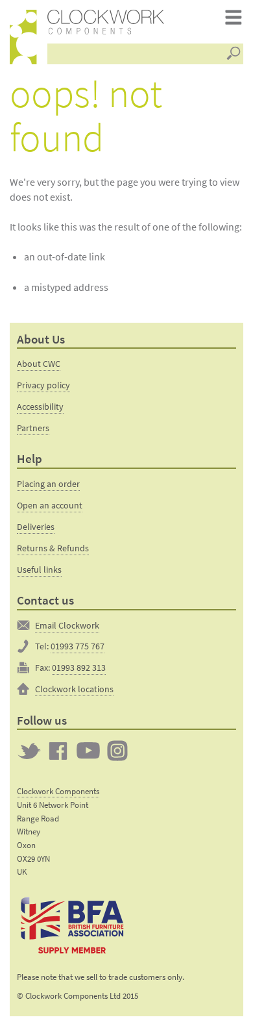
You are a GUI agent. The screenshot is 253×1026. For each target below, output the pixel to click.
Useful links (39, 569)
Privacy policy (43, 385)
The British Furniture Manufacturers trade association (72, 924)
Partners (33, 427)
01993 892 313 (79, 667)
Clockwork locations (74, 688)
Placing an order (48, 483)
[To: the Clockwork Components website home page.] (23, 37)
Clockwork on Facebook (58, 750)
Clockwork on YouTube (88, 750)
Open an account (49, 505)
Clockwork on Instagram (117, 750)
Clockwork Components (58, 791)
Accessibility (40, 406)
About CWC (38, 363)
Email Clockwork (67, 625)
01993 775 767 (77, 646)
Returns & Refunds (53, 548)
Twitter (29, 750)
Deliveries (35, 526)
